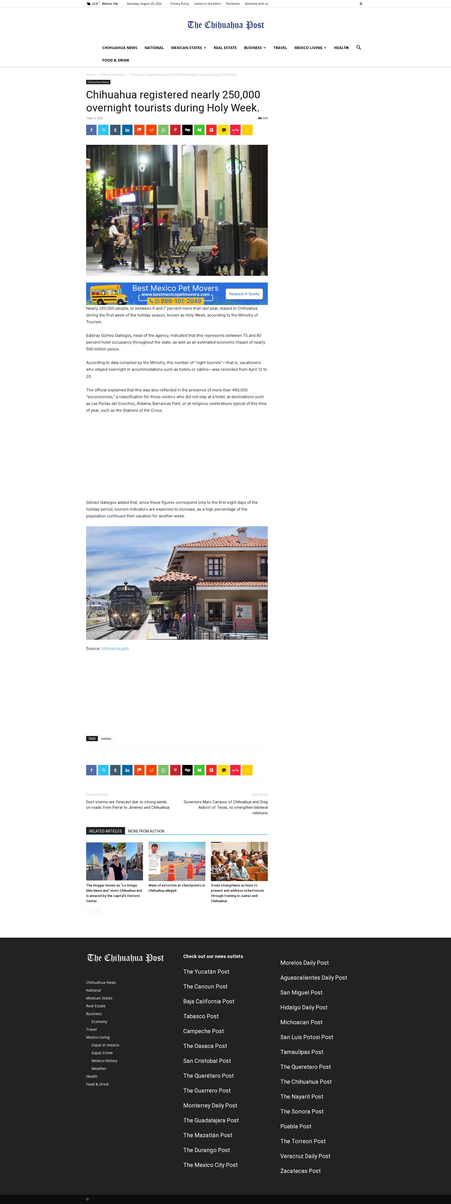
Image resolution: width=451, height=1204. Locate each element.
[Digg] (187, 130)
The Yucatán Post (206, 971)
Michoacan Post (301, 1022)
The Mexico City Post (210, 1165)
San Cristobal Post (207, 1061)
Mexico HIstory (104, 1060)
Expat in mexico (105, 1045)
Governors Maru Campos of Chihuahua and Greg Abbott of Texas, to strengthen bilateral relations (226, 807)
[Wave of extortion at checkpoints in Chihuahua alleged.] (177, 861)
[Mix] (139, 130)
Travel (280, 47)
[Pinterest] (175, 130)
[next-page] (97, 911)
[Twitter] (361, 3)
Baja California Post (208, 1001)
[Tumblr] (115, 130)
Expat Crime (102, 1052)
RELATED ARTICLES (105, 831)
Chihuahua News (119, 47)
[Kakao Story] (223, 130)
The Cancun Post (205, 986)
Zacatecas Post (300, 1171)
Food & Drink (115, 60)
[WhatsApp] (163, 130)
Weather (99, 1068)
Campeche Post (203, 1031)
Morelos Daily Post (304, 963)
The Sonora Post (302, 1111)
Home (90, 74)
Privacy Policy (180, 3)
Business (253, 47)
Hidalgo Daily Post (304, 1007)
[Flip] (211, 130)
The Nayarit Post (301, 1096)
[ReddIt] (151, 130)
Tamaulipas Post (301, 1052)
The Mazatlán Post (207, 1135)
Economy (99, 1021)
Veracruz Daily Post (305, 1156)
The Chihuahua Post (306, 1082)
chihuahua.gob (115, 648)
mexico (106, 738)
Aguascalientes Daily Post (313, 977)
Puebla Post (295, 1126)
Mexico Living (308, 47)
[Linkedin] (127, 130)
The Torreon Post (303, 1141)
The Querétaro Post (208, 1076)
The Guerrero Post (207, 1090)
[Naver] (199, 130)
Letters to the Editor (207, 3)
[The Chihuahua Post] (225, 25)
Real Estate (225, 47)
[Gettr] (235, 130)
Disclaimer (233, 3)
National (154, 47)
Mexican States (186, 47)
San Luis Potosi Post (306, 1037)
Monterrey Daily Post (210, 1105)
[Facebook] (91, 130)
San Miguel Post (301, 992)
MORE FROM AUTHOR (146, 831)
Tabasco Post (201, 1016)
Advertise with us (256, 3)
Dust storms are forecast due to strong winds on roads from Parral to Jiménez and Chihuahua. (128, 805)
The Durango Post (206, 1150)
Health (341, 47)
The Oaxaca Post (205, 1046)
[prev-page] (89, 911)
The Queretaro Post (305, 1067)
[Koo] (247, 130)
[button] (358, 48)
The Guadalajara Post (211, 1120)
